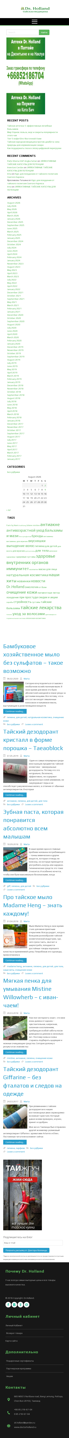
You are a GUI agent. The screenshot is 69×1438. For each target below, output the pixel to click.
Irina (9, 174)
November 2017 (15, 427)
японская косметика (36, 618)
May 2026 (12, 209)
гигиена (39, 546)
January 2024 (13, 260)
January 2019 (13, 382)
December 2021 (15, 292)
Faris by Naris (12, 525)
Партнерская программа (18, 1368)
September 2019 (15, 356)
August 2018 (13, 398)
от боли (43, 587)
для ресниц (30, 551)
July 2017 (11, 440)
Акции (9, 1376)
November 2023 (15, 263)
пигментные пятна (49, 592)
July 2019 (11, 363)
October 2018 (14, 391)
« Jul (8, 510)
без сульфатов (25, 536)
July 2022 (11, 279)
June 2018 (12, 404)
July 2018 (11, 401)
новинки (23, 581)
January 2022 (13, 289)
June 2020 (12, 331)
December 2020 (15, 315)
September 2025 (15, 225)
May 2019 (12, 369)
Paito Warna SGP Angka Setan (22, 161)
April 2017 (12, 449)
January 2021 (13, 311)
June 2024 (12, 251)
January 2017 (13, 459)
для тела (42, 550)
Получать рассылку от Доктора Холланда (26, 1250)
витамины (48, 536)
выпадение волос (20, 546)
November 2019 (15, 350)
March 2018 (13, 414)
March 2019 (13, 375)
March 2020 (13, 337)
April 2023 (12, 273)
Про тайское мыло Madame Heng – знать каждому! (32, 905)
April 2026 (12, 212)
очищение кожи (21, 592)
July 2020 (11, 327)
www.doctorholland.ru (25, 1427)
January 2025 (13, 238)
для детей (51, 546)
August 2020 (13, 324)
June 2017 (12, 443)
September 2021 (15, 299)
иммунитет (17, 568)
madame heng (14, 966)
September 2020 (15, 321)
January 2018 (13, 420)
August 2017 (13, 436)
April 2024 (12, 254)
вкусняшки (37, 541)
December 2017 (15, 424)
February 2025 (14, 235)
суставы (36, 602)
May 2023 (12, 270)
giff (8, 886)
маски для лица (48, 569)
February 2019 (14, 379)
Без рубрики (13, 472)
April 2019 (12, 372)
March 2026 (13, 215)
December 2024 (15, 241)
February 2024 (14, 257)
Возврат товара (14, 1333)
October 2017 (14, 430)
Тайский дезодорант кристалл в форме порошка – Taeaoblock (33, 739)
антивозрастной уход (25, 530)
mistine (36, 525)
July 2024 (11, 247)
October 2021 (14, 295)
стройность (22, 602)
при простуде (28, 597)
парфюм (20, 1148)
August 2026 (13, 202)
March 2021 (13, 305)
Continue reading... (15, 711)
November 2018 (15, 388)
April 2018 (12, 411)
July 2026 (11, 206)
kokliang (22, 525)
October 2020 (14, 318)
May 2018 (12, 408)
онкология (31, 587)
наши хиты (8, 970)
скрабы (9, 602)
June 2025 (12, 228)
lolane (29, 525)
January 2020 (13, 343)
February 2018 (14, 417)
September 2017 (15, 433)
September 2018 (15, 395)
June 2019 (12, 366)
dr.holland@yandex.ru (24, 1422)
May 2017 (12, 446)
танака (9, 614)
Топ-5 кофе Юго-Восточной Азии (24, 138)
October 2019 (14, 353)
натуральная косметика (27, 575)
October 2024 (14, 244)
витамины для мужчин (17, 541)
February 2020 (14, 340)
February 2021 (14, 308)
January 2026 (13, 219)
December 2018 (15, 385)
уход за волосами (29, 613)
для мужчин (19, 550)
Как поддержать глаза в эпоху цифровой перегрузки (34, 148)
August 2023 (13, 267)
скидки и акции (48, 597)
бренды (37, 536)
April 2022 (12, 286)
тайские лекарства (41, 607)
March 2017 (13, 452)
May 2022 (12, 283)
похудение (12, 597)
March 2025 (13, 231)
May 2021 (12, 302)
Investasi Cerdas (15, 167)
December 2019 (15, 347)
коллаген (33, 569)
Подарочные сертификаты (20, 1361)
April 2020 (12, 334)
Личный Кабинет (14, 1325)
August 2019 (13, 359)
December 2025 (15, 222)
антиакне (50, 524)
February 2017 (14, 456)
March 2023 (13, 276)
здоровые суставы (25, 556)
